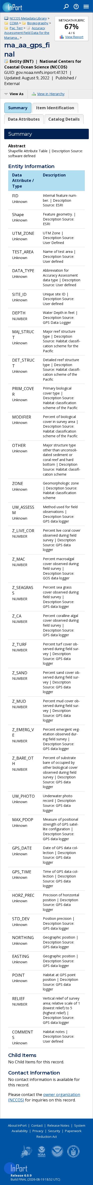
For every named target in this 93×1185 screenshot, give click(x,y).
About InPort (17, 1125)
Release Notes (58, 1125)
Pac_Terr (16, 28)
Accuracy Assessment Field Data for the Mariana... (26, 33)
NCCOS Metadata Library (28, 18)
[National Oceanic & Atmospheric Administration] (57, 1156)
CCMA (14, 23)
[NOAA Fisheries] (41, 1156)
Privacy (37, 1131)
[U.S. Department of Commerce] (73, 1156)
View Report (74, 37)
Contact (37, 1125)
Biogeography (37, 23)
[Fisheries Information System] (25, 1156)
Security (54, 1131)
